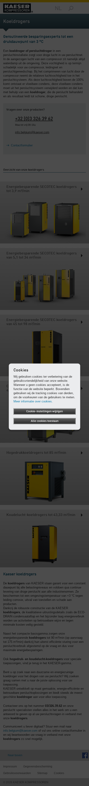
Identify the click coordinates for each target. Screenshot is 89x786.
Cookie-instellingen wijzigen (44, 411)
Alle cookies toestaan (44, 421)
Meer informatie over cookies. (33, 401)
